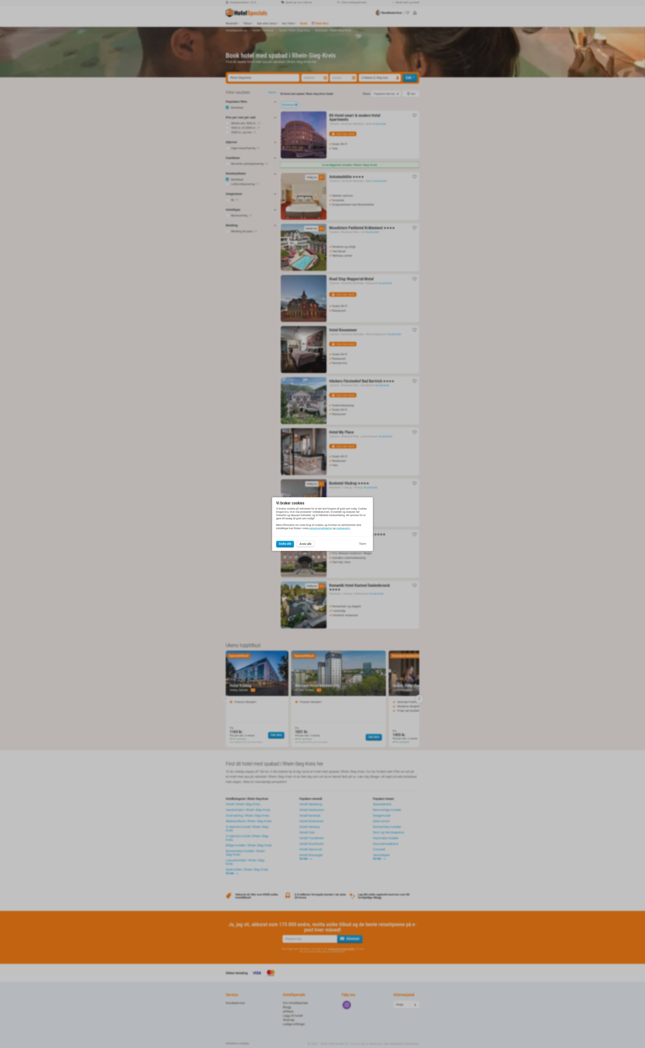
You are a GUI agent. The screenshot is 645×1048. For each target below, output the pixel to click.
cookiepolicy (343, 528)
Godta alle (285, 544)
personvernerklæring (320, 528)
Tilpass (362, 543)
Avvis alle (305, 544)
